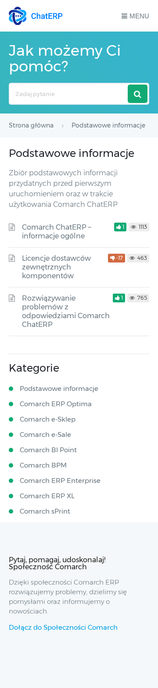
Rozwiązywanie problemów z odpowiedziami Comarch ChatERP (66, 311)
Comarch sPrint (45, 511)
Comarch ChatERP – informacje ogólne (56, 231)
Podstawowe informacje (59, 388)
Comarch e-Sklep (47, 419)
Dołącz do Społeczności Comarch (63, 627)
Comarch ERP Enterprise (60, 480)
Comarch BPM (43, 465)
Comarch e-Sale (45, 434)
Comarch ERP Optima (56, 404)
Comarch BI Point (48, 450)
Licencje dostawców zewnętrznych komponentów (56, 267)
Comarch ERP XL (47, 496)
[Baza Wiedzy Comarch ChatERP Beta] (35, 16)
